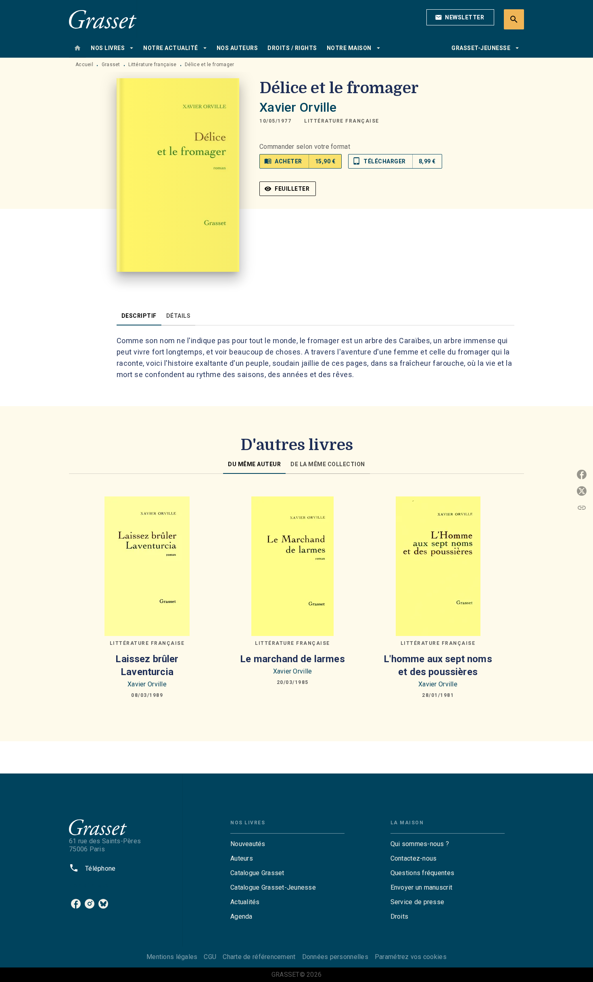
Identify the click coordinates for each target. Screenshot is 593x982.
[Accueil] (103, 19)
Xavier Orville (297, 107)
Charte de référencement (259, 957)
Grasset (111, 64)
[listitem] (76, 904)
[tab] (77, 48)
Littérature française (152, 64)
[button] (460, 17)
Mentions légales (171, 957)
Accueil (84, 64)
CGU (210, 957)
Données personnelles (335, 957)
